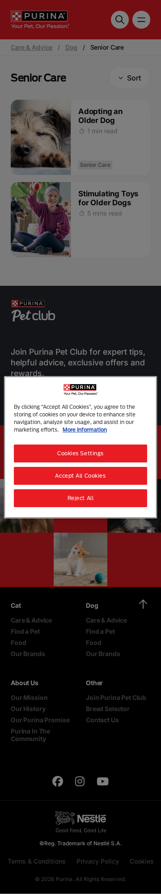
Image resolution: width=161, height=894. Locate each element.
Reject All (81, 498)
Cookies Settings (80, 453)
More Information (85, 429)
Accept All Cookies (80, 476)
